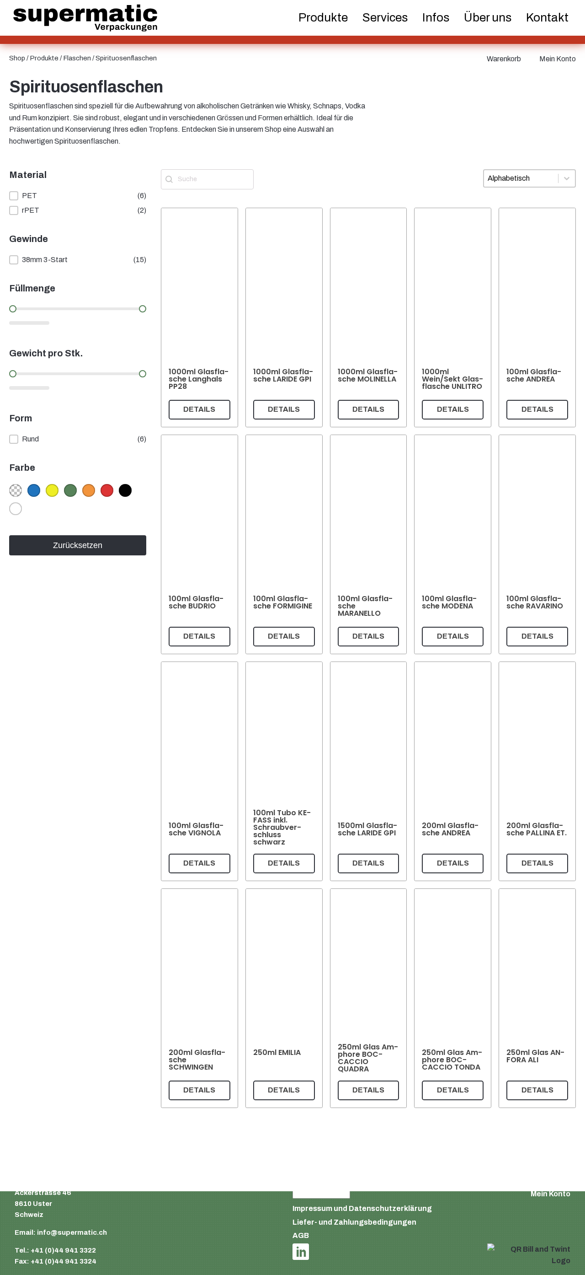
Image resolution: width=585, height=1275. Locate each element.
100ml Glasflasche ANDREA (533, 375)
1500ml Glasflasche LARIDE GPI (367, 829)
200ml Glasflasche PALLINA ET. (536, 829)
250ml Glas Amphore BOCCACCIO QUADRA (368, 1058)
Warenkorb (504, 59)
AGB (300, 1235)
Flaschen (77, 58)
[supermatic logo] (85, 18)
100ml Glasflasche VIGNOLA (196, 829)
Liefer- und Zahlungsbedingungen (354, 1222)
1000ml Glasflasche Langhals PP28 (199, 379)
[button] (77, 195)
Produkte (44, 58)
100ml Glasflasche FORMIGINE (282, 602)
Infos (435, 17)
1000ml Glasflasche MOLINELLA (368, 375)
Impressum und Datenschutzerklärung (362, 1208)
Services (385, 17)
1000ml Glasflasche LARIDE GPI (283, 375)
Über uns (487, 17)
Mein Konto (557, 59)
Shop (17, 58)
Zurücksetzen (77, 545)
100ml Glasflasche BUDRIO (196, 602)
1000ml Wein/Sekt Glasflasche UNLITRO (452, 379)
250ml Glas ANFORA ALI (535, 1056)
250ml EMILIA (277, 1052)
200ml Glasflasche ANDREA (450, 829)
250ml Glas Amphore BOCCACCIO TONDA (452, 1059)
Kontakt (547, 17)
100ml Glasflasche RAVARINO (534, 602)
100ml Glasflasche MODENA (449, 602)
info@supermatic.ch (72, 1232)
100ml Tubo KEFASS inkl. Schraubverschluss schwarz (282, 827)
